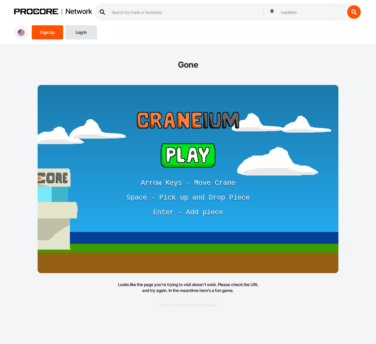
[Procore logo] (36, 12)
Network (79, 11)
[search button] (354, 12)
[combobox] (311, 12)
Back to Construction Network (188, 305)
